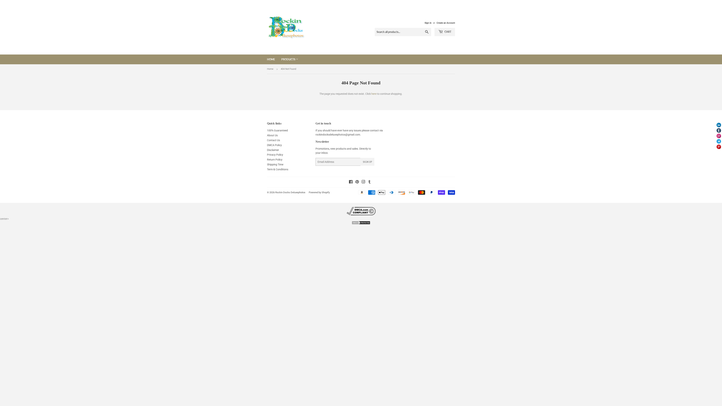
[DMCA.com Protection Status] (361, 223)
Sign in (428, 23)
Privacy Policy (275, 154)
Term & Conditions (277, 169)
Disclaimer (273, 149)
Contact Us (273, 140)
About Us (272, 135)
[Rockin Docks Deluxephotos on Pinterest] (357, 182)
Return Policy (274, 159)
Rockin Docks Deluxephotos (290, 192)
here (373, 93)
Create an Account (446, 23)
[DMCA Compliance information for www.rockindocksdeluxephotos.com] (361, 214)
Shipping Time (275, 164)
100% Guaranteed (277, 130)
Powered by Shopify (319, 192)
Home (271, 59)
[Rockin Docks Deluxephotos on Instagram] (363, 182)
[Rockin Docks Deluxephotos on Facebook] (351, 182)
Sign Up (367, 162)
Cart (447, 31)
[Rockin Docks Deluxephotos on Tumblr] (369, 182)
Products (288, 59)
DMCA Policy (274, 145)
